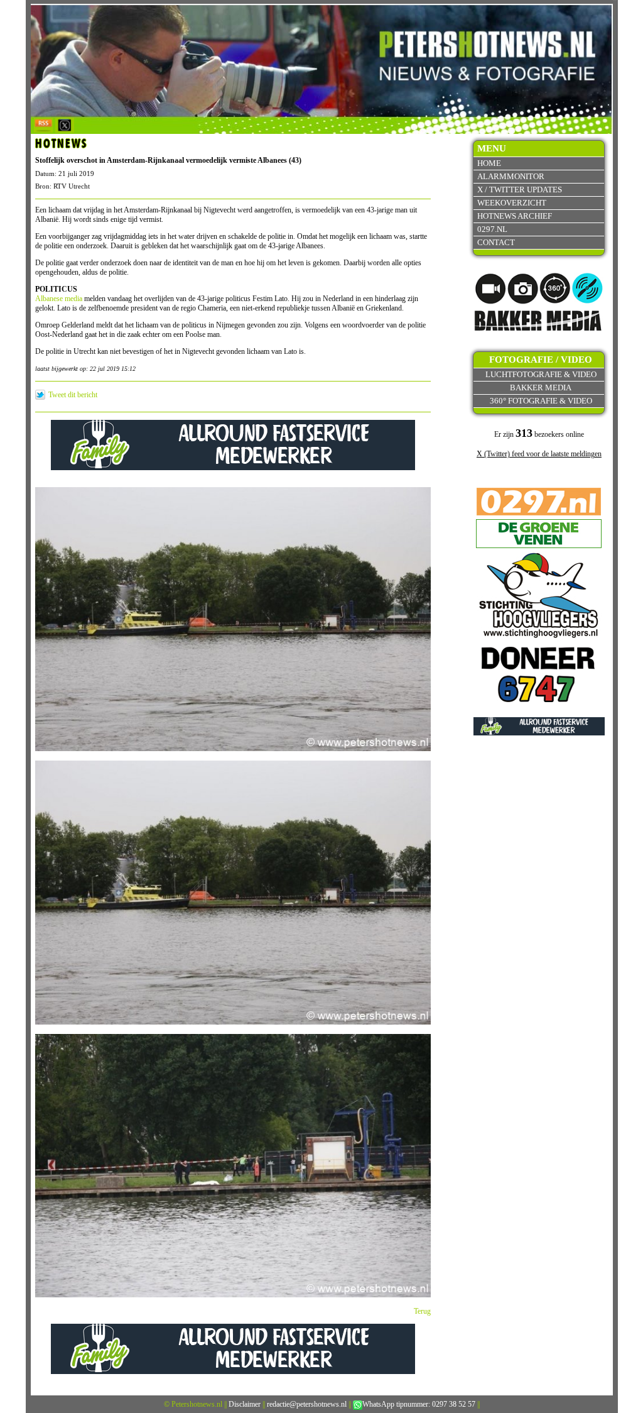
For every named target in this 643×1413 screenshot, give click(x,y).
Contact (496, 242)
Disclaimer (245, 1404)
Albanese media (58, 298)
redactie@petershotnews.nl (307, 1404)
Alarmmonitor (510, 176)
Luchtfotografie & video (541, 374)
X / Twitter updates (519, 189)
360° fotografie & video (541, 400)
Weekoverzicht (511, 202)
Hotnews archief (514, 216)
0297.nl (492, 229)
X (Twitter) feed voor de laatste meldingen (539, 453)
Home (489, 163)
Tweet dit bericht (72, 394)
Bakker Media (540, 387)
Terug (422, 1311)
